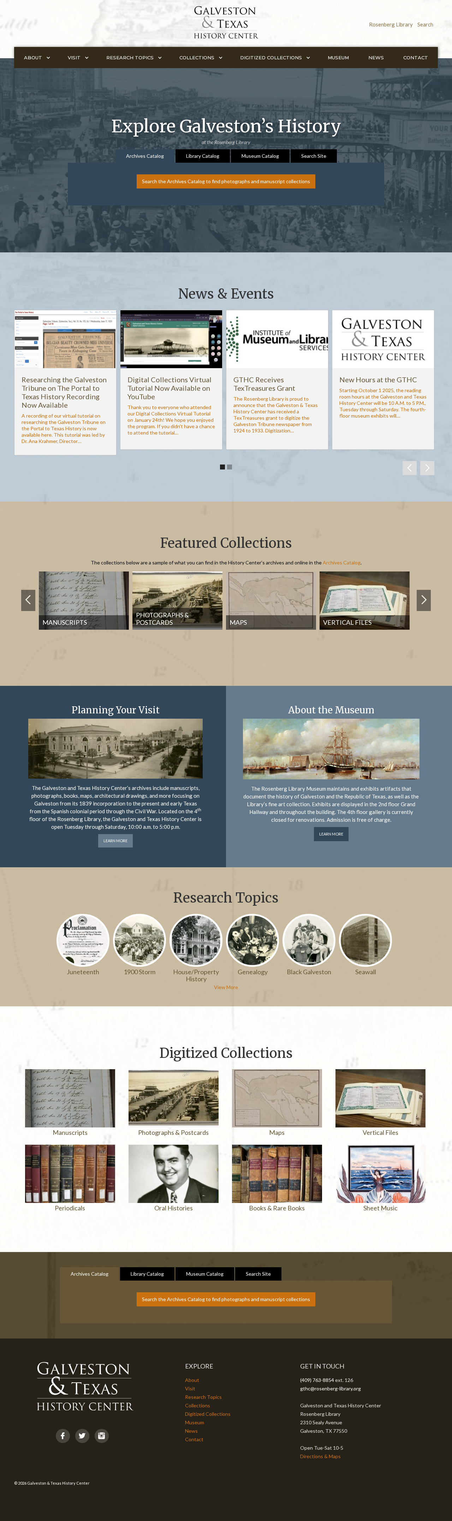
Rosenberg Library (391, 24)
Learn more (115, 840)
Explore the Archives (209, 647)
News (376, 57)
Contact (415, 57)
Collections (197, 1405)
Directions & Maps (320, 1456)
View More (226, 987)
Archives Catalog (342, 562)
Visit (190, 1388)
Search (425, 24)
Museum (338, 57)
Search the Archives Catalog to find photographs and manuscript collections (226, 181)
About (192, 1380)
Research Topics (203, 1397)
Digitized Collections (208, 1414)
